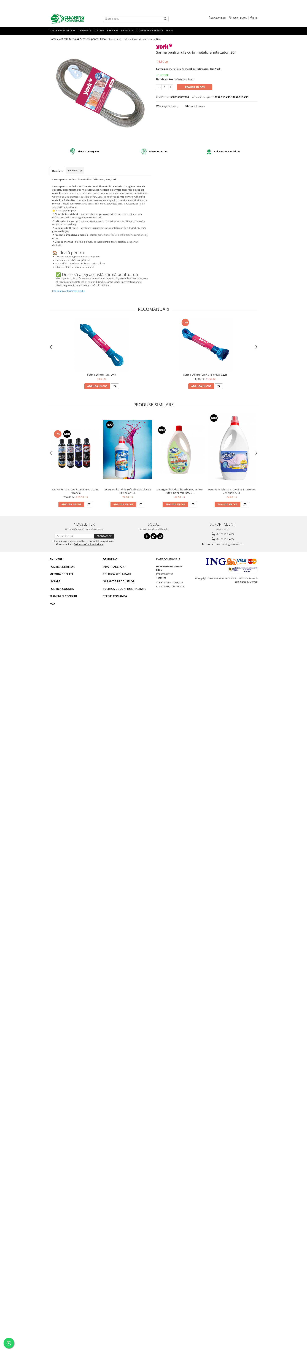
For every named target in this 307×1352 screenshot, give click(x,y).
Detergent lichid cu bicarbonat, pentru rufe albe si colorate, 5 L (180, 491)
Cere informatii (196, 106)
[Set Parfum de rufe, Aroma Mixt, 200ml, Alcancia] (75, 449)
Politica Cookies (62, 589)
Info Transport (114, 566)
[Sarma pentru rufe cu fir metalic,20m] (205, 344)
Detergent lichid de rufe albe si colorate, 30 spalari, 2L (128, 491)
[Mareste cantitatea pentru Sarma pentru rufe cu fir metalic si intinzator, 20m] (170, 87)
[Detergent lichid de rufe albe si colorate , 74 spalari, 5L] (232, 449)
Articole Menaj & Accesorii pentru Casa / (83, 39)
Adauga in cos (195, 87)
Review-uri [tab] (75, 170)
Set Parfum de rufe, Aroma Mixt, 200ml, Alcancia (75, 491)
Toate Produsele (61, 30)
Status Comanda (115, 596)
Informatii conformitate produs (68, 291)
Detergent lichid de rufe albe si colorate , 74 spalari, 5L (231, 491)
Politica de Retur (62, 566)
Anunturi (57, 559)
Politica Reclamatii (117, 574)
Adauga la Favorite (169, 106)
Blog (169, 30)
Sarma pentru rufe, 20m (101, 374)
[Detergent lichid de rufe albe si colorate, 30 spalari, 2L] (127, 449)
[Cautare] (165, 19)
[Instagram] (160, 536)
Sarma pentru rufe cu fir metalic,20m (205, 374)
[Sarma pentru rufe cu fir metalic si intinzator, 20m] (100, 93)
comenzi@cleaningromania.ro (224, 544)
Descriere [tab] (57, 171)
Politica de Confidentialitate (88, 544)
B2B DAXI (112, 30)
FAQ (52, 603)
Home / (54, 39)
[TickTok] (153, 536)
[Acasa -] (67, 18)
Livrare (55, 581)
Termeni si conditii (91, 30)
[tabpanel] (100, 93)
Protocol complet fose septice (142, 30)
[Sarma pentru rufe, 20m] (101, 344)
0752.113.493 (225, 534)
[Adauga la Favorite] (115, 386)
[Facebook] (147, 536)
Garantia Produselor (119, 581)
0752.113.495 (225, 539)
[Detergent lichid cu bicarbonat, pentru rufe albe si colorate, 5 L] (179, 449)
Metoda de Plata (62, 574)
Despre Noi (110, 559)
